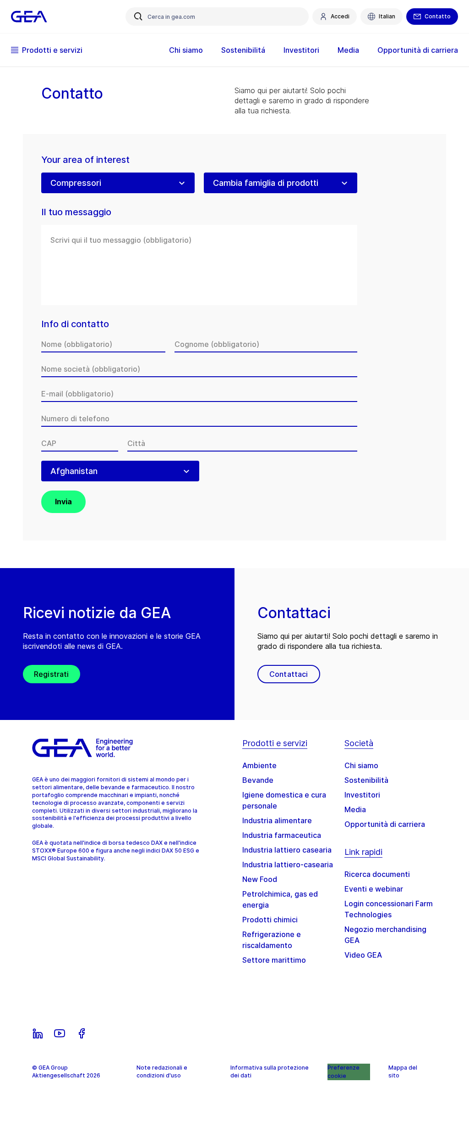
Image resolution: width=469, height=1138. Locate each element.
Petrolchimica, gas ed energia (280, 899)
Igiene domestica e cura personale (284, 800)
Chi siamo (361, 765)
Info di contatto (75, 324)
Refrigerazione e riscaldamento (271, 940)
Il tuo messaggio (76, 212)
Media (355, 809)
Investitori (362, 794)
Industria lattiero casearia (287, 849)
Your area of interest (85, 160)
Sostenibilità (366, 780)
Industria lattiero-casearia (287, 864)
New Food (259, 879)
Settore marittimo (274, 960)
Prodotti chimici (270, 919)
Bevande (257, 780)
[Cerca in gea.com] (138, 16)
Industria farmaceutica (281, 835)
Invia (63, 501)
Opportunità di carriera (384, 824)
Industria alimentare (277, 820)
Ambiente (259, 765)
